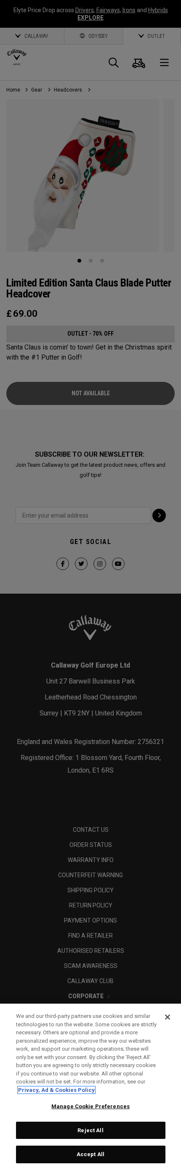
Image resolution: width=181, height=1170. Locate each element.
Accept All (90, 1154)
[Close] (167, 1017)
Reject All (90, 1130)
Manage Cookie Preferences (90, 1106)
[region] (90, 1087)
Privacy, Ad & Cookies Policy (56, 1090)
